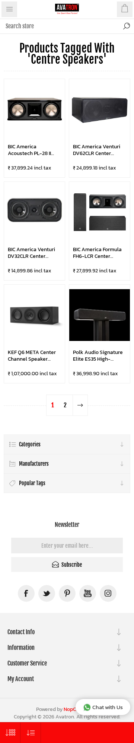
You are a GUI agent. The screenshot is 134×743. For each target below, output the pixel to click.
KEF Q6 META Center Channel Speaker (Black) (32, 355)
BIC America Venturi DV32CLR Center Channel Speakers (31, 252)
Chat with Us (107, 707)
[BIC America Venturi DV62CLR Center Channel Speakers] (99, 109)
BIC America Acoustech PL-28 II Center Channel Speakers (29, 149)
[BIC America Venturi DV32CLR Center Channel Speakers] (34, 212)
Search (126, 26)
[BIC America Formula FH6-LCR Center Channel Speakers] (99, 212)
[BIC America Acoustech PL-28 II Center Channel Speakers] (34, 109)
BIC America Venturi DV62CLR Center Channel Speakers (96, 149)
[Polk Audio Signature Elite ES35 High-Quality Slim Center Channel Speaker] (99, 315)
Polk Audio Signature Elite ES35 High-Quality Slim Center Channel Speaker (98, 355)
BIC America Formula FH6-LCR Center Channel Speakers (97, 252)
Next (80, 405)
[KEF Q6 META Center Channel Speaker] (34, 315)
